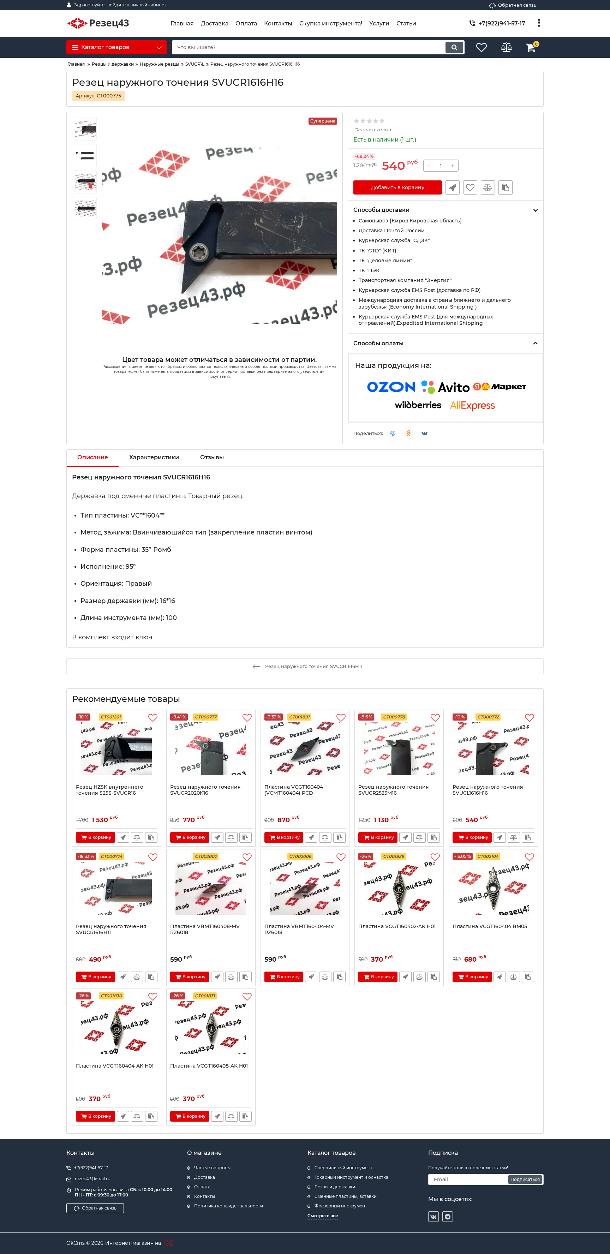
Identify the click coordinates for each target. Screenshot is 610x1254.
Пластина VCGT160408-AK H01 (209, 1066)
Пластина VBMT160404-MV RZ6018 (299, 930)
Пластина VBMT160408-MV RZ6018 (205, 930)
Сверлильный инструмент (343, 1167)
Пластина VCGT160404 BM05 (490, 927)
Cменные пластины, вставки (346, 1196)
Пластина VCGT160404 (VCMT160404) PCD (293, 790)
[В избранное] (470, 187)
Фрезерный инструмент (341, 1205)
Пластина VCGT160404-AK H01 (115, 1066)
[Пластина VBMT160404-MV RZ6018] (305, 888)
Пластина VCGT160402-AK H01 (397, 927)
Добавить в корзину (397, 187)
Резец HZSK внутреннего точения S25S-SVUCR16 (109, 790)
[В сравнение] (488, 187)
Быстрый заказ (452, 187)
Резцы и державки (335, 1186)
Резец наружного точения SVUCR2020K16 (205, 790)
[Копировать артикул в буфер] (505, 187)
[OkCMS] (168, 1243)
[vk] (433, 1216)
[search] (454, 47)
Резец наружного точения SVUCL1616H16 (488, 790)
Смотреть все (322, 1215)
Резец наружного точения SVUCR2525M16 (393, 790)
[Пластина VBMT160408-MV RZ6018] (211, 888)
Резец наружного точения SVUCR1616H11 (111, 930)
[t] (447, 1216)
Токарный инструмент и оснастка (351, 1177)
